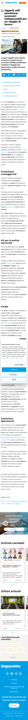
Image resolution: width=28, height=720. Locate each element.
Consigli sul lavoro (14, 28)
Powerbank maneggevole (11, 82)
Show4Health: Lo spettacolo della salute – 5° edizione (11, 566)
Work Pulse (5, 611)
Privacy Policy (9, 715)
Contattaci (14, 683)
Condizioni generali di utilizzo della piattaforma (14, 687)
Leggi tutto (18, 580)
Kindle (5, 89)
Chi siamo (14, 679)
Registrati (22, 2)
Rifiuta (14, 379)
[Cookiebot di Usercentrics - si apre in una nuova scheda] (19, 339)
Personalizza (13, 374)
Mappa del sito (13, 691)
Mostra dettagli (19, 364)
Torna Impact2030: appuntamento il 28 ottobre (11, 614)
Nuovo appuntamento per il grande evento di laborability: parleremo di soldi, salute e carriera (12, 622)
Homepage (3, 28)
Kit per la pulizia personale (11, 85)
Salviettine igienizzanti (10, 96)
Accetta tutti (14, 369)
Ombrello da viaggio (9, 92)
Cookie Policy (18, 715)
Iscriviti (14, 529)
